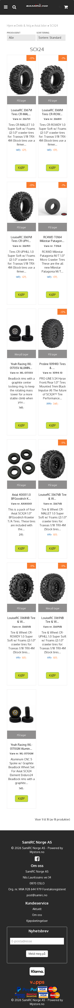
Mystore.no (37, 852)
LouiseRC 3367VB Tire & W (53, 496)
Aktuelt (37, 909)
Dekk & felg (23, 25)
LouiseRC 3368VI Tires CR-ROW (52, 112)
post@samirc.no (37, 895)
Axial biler (40, 25)
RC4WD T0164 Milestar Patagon (52, 239)
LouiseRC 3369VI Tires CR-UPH (21, 239)
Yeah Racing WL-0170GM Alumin (21, 746)
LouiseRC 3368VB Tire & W (21, 619)
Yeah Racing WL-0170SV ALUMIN (21, 366)
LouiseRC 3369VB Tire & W (52, 619)
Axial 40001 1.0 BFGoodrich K (21, 496)
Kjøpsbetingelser (37, 920)
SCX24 (54, 25)
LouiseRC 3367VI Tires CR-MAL (21, 112)
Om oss (37, 915)
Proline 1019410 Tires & (52, 366)
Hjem (10, 25)
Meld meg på (37, 953)
